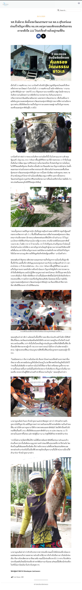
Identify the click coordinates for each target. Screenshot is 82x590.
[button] (79, 3)
